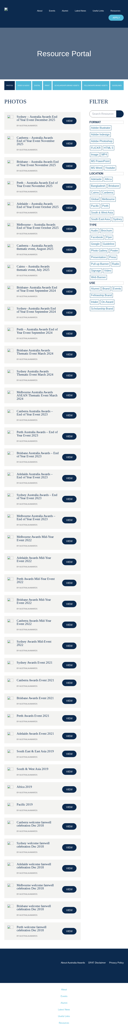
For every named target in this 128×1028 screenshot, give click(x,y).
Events (52, 11)
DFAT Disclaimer (97, 962)
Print (47, 85)
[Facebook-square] (105, 967)
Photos (9, 85)
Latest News (80, 11)
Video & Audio (23, 85)
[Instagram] (113, 967)
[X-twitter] (120, 967)
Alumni (65, 11)
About (39, 11)
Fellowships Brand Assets (96, 85)
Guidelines (117, 85)
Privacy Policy (116, 962)
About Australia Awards (73, 962)
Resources (115, 11)
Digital (37, 85)
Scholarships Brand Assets (66, 85)
